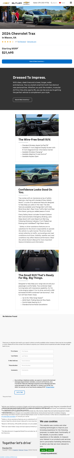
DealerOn (15, 450)
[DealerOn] (7, 448)
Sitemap (21, 450)
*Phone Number (13, 365)
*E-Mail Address (13, 360)
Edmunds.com (31, 41)
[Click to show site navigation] (71, 3)
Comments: (14, 370)
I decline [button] (50, 450)
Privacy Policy (50, 387)
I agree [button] (43, 450)
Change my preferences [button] (49, 453)
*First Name (14, 351)
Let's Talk (20, 392)
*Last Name (14, 356)
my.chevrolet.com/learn (8, 416)
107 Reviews (22, 41)
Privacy (26, 450)
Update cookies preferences (8, 457)
